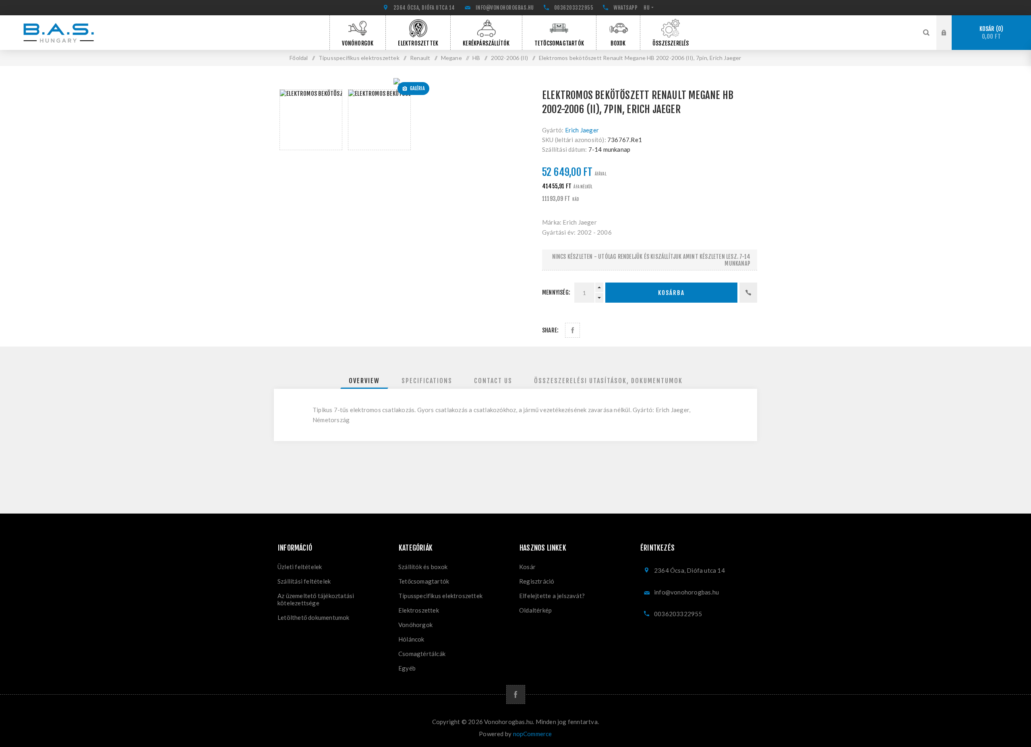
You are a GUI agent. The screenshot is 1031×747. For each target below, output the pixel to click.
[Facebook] (515, 694)
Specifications (427, 381)
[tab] (364, 381)
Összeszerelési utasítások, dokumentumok (608, 381)
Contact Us (493, 381)
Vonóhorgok (415, 624)
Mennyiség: (556, 292)
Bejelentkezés (950, 23)
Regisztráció (950, 40)
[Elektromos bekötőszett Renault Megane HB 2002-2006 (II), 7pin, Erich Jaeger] (399, 81)
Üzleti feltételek (299, 566)
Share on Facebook (572, 330)
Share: (550, 330)
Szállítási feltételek (304, 581)
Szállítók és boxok (423, 566)
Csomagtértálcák (421, 653)
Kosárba (671, 293)
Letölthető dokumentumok (313, 617)
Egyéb (407, 668)
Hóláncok (411, 639)
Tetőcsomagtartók (423, 581)
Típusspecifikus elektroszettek (440, 595)
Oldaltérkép (535, 610)
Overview (364, 381)
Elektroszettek (418, 610)
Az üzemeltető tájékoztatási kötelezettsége (315, 599)
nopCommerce (532, 733)
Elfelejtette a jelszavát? (552, 595)
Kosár (990, 33)
